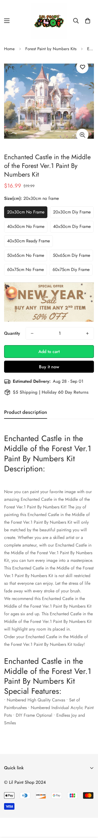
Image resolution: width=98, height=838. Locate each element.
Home (9, 49)
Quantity (12, 333)
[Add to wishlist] (82, 67)
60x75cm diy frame (71, 269)
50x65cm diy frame (71, 255)
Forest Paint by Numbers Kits (50, 49)
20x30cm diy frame (72, 212)
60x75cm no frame (25, 269)
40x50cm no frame (25, 226)
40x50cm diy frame (72, 226)
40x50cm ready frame (28, 241)
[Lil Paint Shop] (49, 21)
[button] (87, 20)
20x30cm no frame (25, 212)
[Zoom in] (82, 135)
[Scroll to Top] (88, 809)
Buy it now (49, 367)
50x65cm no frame (25, 255)
